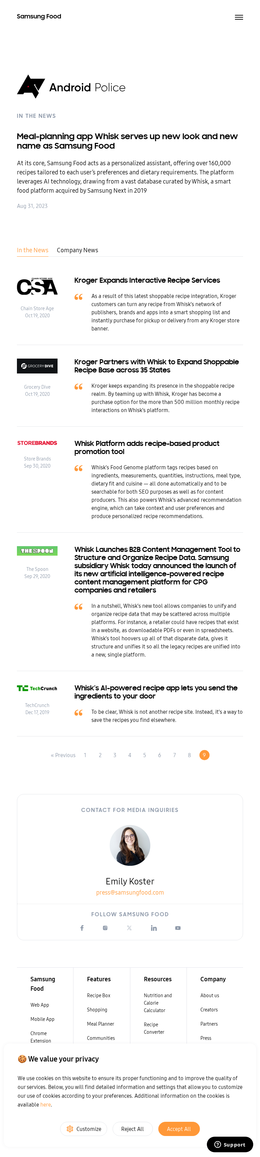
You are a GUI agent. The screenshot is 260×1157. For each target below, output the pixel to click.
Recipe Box (98, 995)
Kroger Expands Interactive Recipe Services (147, 281)
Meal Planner (100, 1024)
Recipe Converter (154, 1028)
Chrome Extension (40, 1037)
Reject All (132, 1129)
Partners (209, 1024)
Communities (101, 1038)
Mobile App (42, 1019)
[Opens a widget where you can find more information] (230, 1145)
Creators (209, 1009)
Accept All (179, 1129)
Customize (89, 1129)
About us (209, 995)
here (45, 1104)
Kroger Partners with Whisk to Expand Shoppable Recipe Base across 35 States (156, 366)
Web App (39, 1005)
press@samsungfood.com (130, 892)
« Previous (63, 755)
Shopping (97, 1009)
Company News (77, 250)
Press (205, 1038)
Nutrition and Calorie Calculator (158, 1003)
